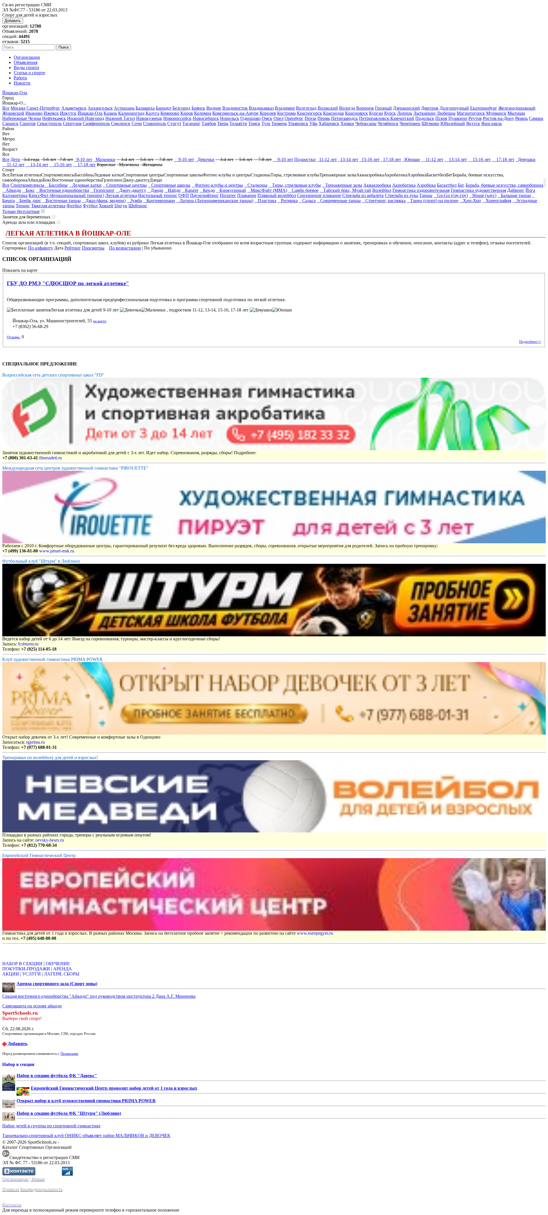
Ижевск (51, 113)
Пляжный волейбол (276, 195)
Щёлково (430, 123)
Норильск (229, 118)
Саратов (28, 123)
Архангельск (100, 108)
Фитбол (74, 205)
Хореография (496, 200)
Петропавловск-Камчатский (386, 118)
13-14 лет (348, 159)
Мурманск (496, 113)
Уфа (313, 123)
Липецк (404, 113)
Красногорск (309, 113)
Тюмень (279, 123)
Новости (22, 83)
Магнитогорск (471, 113)
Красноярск (356, 113)
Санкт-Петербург (43, 108)
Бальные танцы (514, 195)
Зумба (134, 200)
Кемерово (169, 113)
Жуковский (13, 113)
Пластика (265, 200)
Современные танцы (339, 200)
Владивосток (235, 108)
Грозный (383, 108)
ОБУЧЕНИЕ (58, 963)
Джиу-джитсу (131, 190)
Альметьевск (73, 108)
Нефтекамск (54, 118)
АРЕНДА (62, 968)
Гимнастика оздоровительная (421, 190)
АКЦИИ (10, 973)
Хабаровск (329, 123)
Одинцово (250, 118)
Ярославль (491, 123)
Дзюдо (155, 190)
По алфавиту (40, 248)
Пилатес (228, 195)
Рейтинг (73, 248)
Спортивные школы (169, 185)
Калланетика (14, 195)
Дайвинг (515, 190)
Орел (278, 118)
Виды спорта (26, 67)
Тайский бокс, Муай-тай (345, 190)
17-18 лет (391, 159)
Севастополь (49, 123)
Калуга (152, 113)
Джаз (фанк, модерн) (104, 200)
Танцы (425, 195)
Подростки (305, 159)
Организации (27, 57)
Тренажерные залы (342, 185)
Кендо (207, 190)
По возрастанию (125, 248)
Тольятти (238, 123)
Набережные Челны (21, 118)
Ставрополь (154, 123)
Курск (390, 113)
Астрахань (124, 108)
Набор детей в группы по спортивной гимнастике (51, 1125)
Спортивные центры (125, 185)
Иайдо (172, 190)
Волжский (328, 108)
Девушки (525, 159)
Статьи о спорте (29, 72)
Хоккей (106, 205)
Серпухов (72, 123)
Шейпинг (137, 205)
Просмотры (93, 248)
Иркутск (68, 113)
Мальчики (104, 159)
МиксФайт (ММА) (267, 190)
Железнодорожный (516, 108)
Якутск (473, 123)
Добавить (13, 21)
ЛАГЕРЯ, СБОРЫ (61, 973)
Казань (110, 113)
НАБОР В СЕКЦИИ (22, 963)
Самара (536, 118)
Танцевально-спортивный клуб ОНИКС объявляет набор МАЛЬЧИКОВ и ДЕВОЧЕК (86, 1135)
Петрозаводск (344, 118)
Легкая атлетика (121, 195)
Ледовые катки (85, 185)
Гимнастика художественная (478, 190)
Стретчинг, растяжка (384, 200)
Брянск (198, 108)
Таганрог (191, 123)
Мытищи (516, 113)
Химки (347, 123)
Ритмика (287, 200)
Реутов (475, 118)
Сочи (137, 123)
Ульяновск (298, 123)
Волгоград (306, 108)
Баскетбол (447, 185)
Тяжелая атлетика (48, 205)
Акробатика (404, 185)
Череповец (410, 123)
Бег (461, 185)
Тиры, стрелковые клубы (295, 185)
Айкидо (11, 190)
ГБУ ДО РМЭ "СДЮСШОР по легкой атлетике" (68, 283)
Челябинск (388, 123)
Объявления (25, 62)
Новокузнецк (149, 118)
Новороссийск (177, 118)
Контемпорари (159, 200)
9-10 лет (83, 159)
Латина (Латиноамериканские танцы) (214, 200)
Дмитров (429, 108)
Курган (376, 113)
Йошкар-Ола (14, 92)
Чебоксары (365, 123)
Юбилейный (452, 123)
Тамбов (209, 123)
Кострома (286, 113)
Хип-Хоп (470, 200)
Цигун (120, 205)
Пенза (310, 118)
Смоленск (120, 123)
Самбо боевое (303, 190)
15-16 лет (369, 159)
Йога (530, 190)
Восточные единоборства (62, 190)
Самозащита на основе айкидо (32, 1005)
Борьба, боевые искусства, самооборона (504, 185)
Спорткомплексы (28, 185)
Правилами (69, 1053)
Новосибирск (206, 118)
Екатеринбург (483, 108)
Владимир (285, 108)
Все (5, 108)
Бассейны (56, 185)
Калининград (131, 113)
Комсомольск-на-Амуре (235, 113)
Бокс (28, 190)
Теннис (23, 205)
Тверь (222, 123)
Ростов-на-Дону (498, 118)
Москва (18, 108)
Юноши (411, 159)
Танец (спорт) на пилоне (432, 200)
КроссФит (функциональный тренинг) (66, 195)
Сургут (174, 123)
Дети (15, 159)
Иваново (34, 113)
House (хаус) (482, 195)
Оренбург (294, 118)
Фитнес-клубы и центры (217, 185)
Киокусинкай (231, 190)
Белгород (181, 108)
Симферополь (96, 123)
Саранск (10, 123)
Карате (190, 190)
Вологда (347, 108)
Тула (265, 123)
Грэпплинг (102, 190)
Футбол (90, 205)
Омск (267, 118)
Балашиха (145, 108)
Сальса (307, 200)
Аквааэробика (377, 185)
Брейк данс (28, 200)
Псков (441, 118)
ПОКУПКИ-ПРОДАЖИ (26, 968)
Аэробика (426, 185)
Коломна (202, 113)
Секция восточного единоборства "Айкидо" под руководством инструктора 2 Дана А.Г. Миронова (99, 996)
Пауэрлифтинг (204, 195)
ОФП (183, 195)
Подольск (424, 118)
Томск (254, 123)
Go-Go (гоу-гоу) (451, 195)
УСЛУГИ (31, 973)
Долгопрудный (454, 108)
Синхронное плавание (319, 195)
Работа (20, 77)
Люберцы (446, 113)
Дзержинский (406, 108)
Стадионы (255, 185)
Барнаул (163, 108)
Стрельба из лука (401, 195)
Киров (186, 113)
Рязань (521, 118)
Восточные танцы (61, 200)
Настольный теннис (157, 195)
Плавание (246, 195)
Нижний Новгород (85, 118)
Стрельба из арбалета (363, 195)
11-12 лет (327, 159)
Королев (268, 113)
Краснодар (333, 113)
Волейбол (381, 190)
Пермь (323, 118)
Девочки (204, 159)
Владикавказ (261, 108)
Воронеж (365, 108)
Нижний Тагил (120, 118)
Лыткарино (424, 113)
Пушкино (457, 118)
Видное (213, 108)
